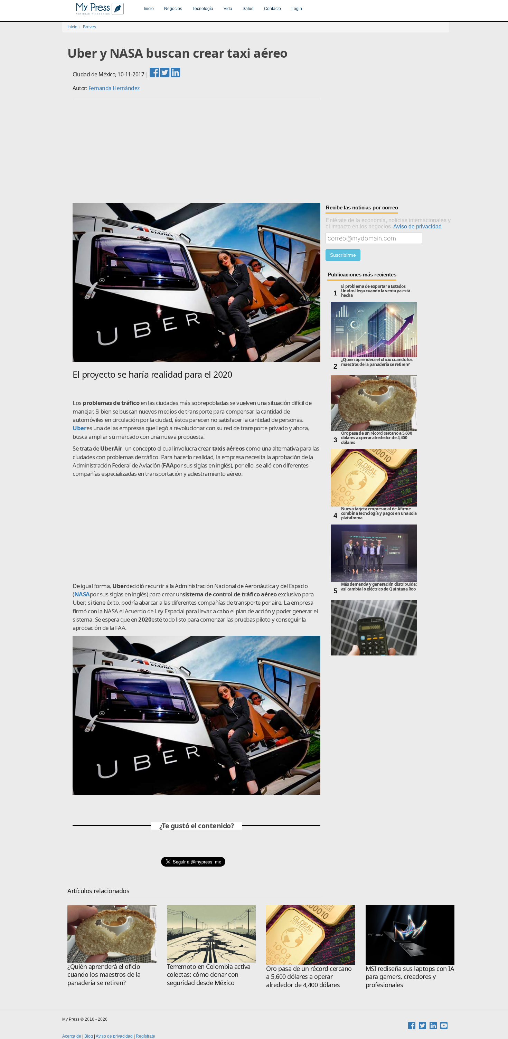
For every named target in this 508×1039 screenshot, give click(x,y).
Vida (228, 8)
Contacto (272, 8)
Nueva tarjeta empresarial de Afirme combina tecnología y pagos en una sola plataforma (379, 514)
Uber (79, 428)
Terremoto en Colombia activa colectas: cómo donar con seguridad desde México (209, 974)
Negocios (173, 8)
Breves (89, 27)
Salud (248, 8)
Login (296, 8)
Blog (88, 1036)
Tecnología (202, 8)
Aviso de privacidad (417, 226)
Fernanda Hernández (114, 88)
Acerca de (71, 1036)
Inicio (149, 8)
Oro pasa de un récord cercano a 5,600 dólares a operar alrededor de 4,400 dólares (376, 438)
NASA (82, 594)
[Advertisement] (261, 151)
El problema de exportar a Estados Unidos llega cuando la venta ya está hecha (375, 291)
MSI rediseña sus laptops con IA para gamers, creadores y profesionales (410, 976)
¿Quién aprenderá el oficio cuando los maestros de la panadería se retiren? (377, 362)
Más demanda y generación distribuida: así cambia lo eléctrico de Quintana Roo (379, 587)
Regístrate (145, 1036)
